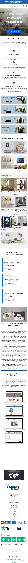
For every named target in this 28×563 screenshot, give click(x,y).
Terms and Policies (14, 551)
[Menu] (1, 5)
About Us (14, 511)
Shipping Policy (14, 507)
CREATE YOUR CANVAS (14, 31)
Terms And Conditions (14, 502)
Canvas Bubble (11, 549)
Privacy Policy (14, 504)
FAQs (14, 516)
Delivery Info (14, 513)
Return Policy (14, 505)
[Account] (23, 6)
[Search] (4, 6)
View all (25, 175)
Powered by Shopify (18, 549)
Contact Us (14, 514)
